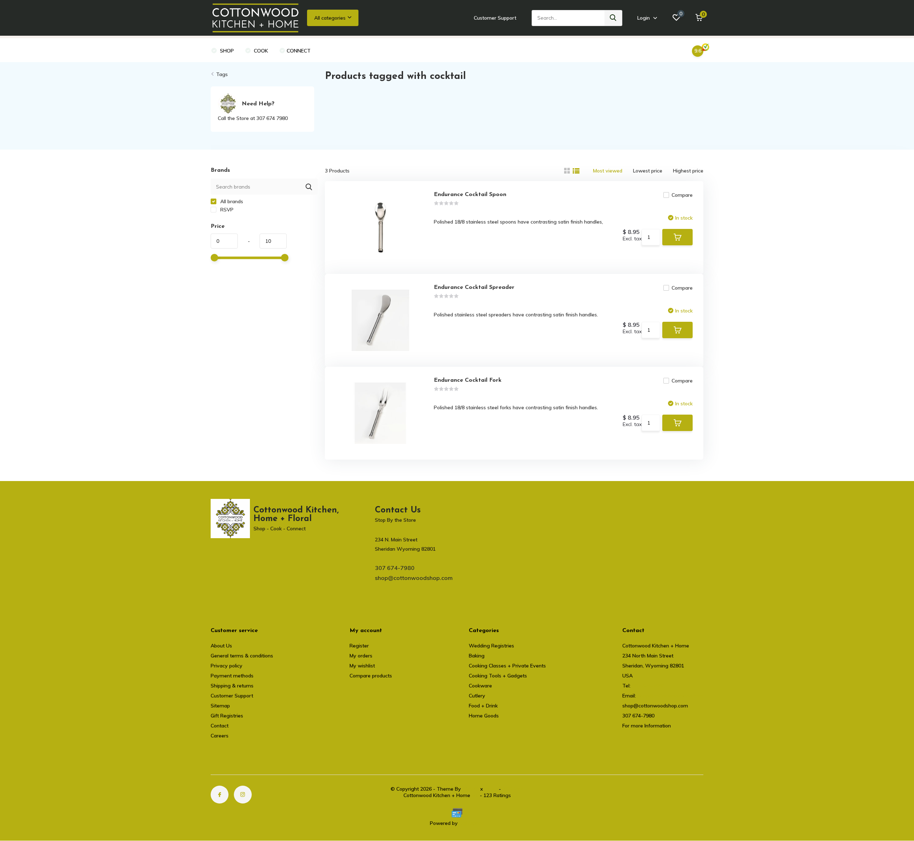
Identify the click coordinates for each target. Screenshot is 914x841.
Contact (219, 725)
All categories (330, 18)
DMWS (470, 789)
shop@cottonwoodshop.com (414, 577)
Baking (476, 655)
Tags (222, 74)
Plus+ (490, 789)
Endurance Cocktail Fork (468, 380)
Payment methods (232, 675)
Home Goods (484, 715)
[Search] (613, 18)
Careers (219, 735)
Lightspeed (471, 823)
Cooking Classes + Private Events (507, 665)
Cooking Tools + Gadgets (498, 675)
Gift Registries (227, 715)
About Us (221, 645)
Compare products (371, 675)
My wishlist (362, 665)
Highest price (688, 170)
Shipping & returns (232, 685)
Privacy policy (226, 665)
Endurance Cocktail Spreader (474, 287)
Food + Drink (483, 705)
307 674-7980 (395, 567)
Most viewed (607, 170)
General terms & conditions (242, 655)
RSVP (226, 209)
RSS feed (513, 789)
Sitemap (220, 705)
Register (359, 645)
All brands (231, 201)
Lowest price (647, 170)
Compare (682, 195)
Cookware (480, 685)
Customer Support (495, 18)
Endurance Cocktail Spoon (470, 194)
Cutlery (477, 695)
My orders (361, 655)
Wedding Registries (491, 645)
